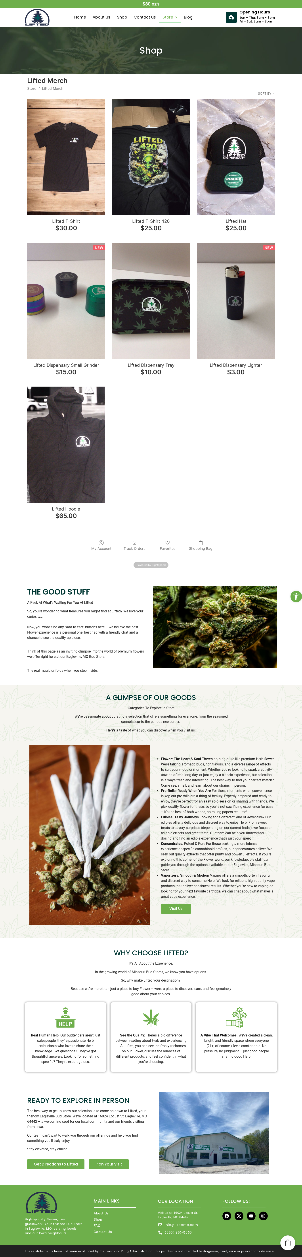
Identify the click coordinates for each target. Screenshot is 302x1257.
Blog (188, 17)
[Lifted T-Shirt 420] (151, 157)
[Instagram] (263, 1216)
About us (101, 17)
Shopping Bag (200, 548)
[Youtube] (251, 1216)
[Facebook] (226, 1216)
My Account (101, 548)
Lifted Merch (52, 88)
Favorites (167, 548)
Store (167, 17)
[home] (38, 17)
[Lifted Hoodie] (66, 445)
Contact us (145, 17)
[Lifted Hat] (236, 157)
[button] (296, 596)
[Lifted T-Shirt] (66, 157)
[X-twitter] (239, 1216)
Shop (122, 17)
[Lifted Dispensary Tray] (151, 301)
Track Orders (134, 548)
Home (80, 17)
